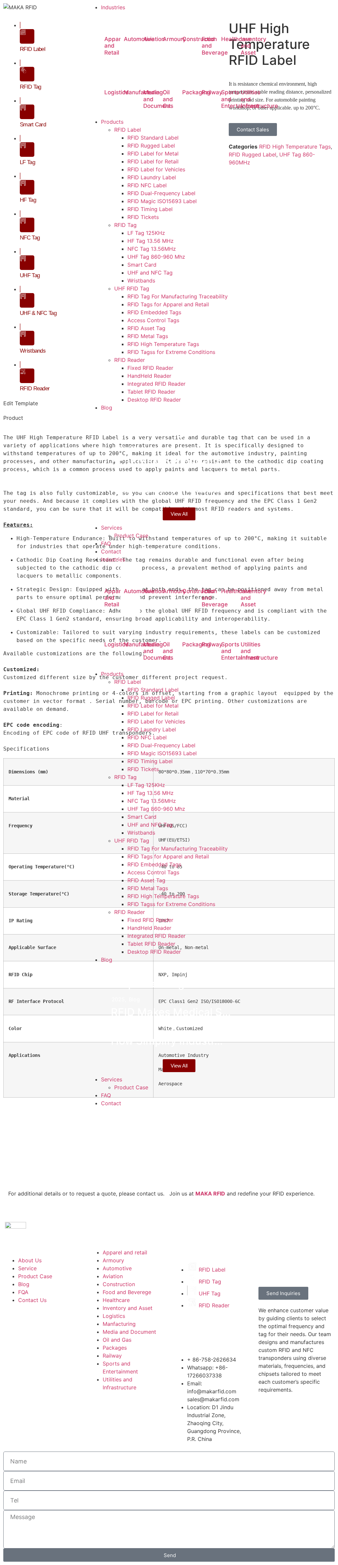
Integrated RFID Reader (156, 936)
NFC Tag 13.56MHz (151, 801)
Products (112, 674)
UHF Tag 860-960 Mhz (156, 808)
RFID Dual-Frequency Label (161, 745)
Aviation (154, 39)
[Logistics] (112, 76)
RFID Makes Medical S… (171, 460)
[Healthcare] (229, 23)
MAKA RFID (210, 1193)
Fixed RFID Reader (150, 920)
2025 (120, 447)
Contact (111, 1103)
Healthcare (236, 39)
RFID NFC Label (147, 737)
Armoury (174, 39)
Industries (113, 559)
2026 (119, 418)
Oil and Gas (168, 99)
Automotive (139, 39)
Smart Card (141, 816)
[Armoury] (171, 23)
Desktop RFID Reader (154, 951)
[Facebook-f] (266, 1270)
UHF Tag (30, 275)
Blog (134, 418)
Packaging (196, 92)
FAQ (106, 1095)
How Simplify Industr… (167, 488)
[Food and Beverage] (210, 23)
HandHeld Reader (149, 928)
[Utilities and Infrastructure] (249, 76)
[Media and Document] (151, 76)
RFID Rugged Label (151, 697)
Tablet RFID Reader (151, 943)
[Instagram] (303, 1270)
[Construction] (190, 23)
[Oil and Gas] (171, 76)
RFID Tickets (143, 769)
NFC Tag (30, 238)
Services (111, 1079)
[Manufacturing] (132, 76)
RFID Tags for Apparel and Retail (168, 856)
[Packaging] (190, 76)
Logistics (116, 92)
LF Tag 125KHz (146, 785)
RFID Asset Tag (146, 880)
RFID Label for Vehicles (156, 721)
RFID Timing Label (150, 761)
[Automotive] (132, 23)
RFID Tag (125, 777)
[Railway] (210, 76)
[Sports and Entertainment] (229, 76)
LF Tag (27, 162)
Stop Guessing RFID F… (169, 431)
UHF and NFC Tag (150, 824)
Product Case (131, 1087)
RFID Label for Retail (153, 713)
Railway (212, 92)
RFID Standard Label (153, 689)
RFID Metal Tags (147, 888)
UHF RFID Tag (131, 840)
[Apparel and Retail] (112, 23)
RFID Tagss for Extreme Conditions (171, 904)
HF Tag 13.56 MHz (150, 793)
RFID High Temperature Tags (163, 896)
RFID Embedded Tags (154, 864)
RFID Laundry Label (151, 729)
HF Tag (28, 200)
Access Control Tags (153, 872)
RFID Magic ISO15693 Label (162, 753)
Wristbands (141, 832)
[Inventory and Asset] (249, 23)
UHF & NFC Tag (38, 313)
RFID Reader (129, 912)
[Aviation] (151, 23)
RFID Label (127, 681)
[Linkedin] (285, 1270)
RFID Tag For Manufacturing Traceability (177, 848)
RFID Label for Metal (153, 705)
